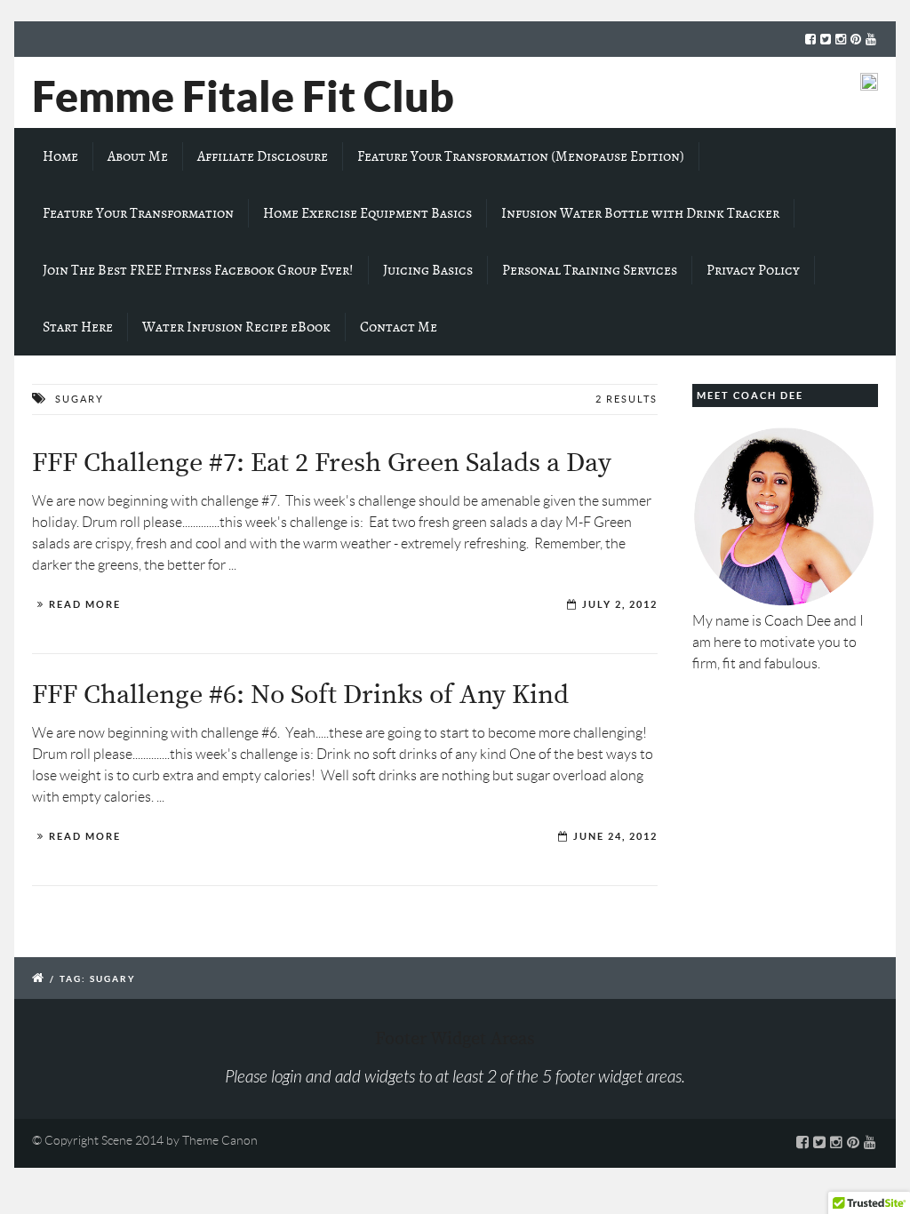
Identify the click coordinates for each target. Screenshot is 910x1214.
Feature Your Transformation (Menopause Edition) (520, 156)
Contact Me (398, 327)
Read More (85, 604)
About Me (138, 156)
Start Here (78, 327)
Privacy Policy (753, 270)
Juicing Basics (428, 270)
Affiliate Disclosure (262, 156)
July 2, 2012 (620, 604)
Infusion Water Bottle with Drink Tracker (640, 213)
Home (60, 156)
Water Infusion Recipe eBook (236, 327)
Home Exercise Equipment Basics (367, 213)
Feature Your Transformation (138, 213)
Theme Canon (220, 1140)
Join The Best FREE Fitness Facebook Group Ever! (198, 270)
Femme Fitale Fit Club (243, 96)
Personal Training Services (589, 270)
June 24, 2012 (615, 836)
